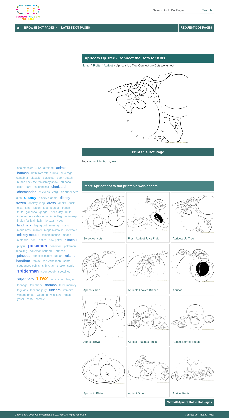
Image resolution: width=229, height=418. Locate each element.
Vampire (68, 290)
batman (23, 173)
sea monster (25, 167)
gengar (43, 212)
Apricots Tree (91, 290)
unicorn (55, 290)
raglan (58, 255)
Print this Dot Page (148, 152)
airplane (48, 167)
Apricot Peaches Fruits (142, 341)
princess (23, 256)
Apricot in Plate (93, 393)
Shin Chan (48, 265)
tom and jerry (38, 290)
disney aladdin (48, 197)
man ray (54, 225)
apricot (93, 161)
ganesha (31, 212)
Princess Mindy (42, 255)
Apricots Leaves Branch (143, 290)
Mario (65, 225)
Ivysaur (49, 220)
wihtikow (55, 294)
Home (85, 65)
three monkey (67, 285)
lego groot (40, 225)
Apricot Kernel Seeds (186, 341)
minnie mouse (51, 234)
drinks (62, 203)
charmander (27, 192)
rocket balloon (52, 261)
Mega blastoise (54, 230)
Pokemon (37, 245)
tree (113, 161)
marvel (37, 230)
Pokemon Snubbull (41, 251)
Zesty (29, 299)
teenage (22, 285)
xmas (67, 294)
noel (33, 240)
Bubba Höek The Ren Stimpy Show (37, 182)
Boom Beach (65, 177)
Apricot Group (136, 393)
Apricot (108, 65)
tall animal (57, 279)
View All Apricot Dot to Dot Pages (189, 402)
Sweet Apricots (92, 238)
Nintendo (22, 240)
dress (51, 203)
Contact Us (191, 414)
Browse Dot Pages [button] (39, 27)
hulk (68, 212)
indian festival (26, 220)
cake (20, 186)
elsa (20, 207)
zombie (40, 299)
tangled (70, 279)
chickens (44, 192)
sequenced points (28, 265)
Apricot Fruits (181, 393)
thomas (51, 285)
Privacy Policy (206, 414)
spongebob (48, 271)
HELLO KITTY (57, 212)
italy (39, 220)
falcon (37, 207)
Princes (60, 251)
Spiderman (28, 271)
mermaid (71, 230)
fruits (102, 161)
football (55, 207)
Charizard (58, 187)
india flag (56, 216)
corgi (55, 192)
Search (207, 10)
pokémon (56, 246)
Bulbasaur (67, 182)
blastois (35, 177)
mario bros (24, 230)
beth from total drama (44, 173)
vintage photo (25, 294)
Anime (61, 168)
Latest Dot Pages (75, 27)
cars (28, 186)
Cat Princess (41, 186)
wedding (42, 294)
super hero (26, 279)
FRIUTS (20, 212)
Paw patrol (55, 240)
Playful (21, 246)
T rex (42, 278)
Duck (72, 203)
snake (61, 265)
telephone (36, 285)
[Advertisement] (114, 41)
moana (66, 234)
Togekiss (22, 290)
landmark (24, 225)
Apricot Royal (92, 341)
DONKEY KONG (36, 203)
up (108, 161)
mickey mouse (28, 235)
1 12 (38, 167)
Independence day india (32, 216)
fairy (27, 207)
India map (70, 216)
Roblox (36, 261)
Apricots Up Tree (183, 238)
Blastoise (48, 177)
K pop (60, 220)
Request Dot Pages (196, 27)
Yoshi (20, 299)
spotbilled (64, 271)
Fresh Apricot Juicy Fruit (143, 238)
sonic (70, 265)
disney (30, 197)
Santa (66, 261)
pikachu (71, 240)
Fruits (96, 65)
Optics (42, 240)
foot (45, 207)
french (66, 207)
